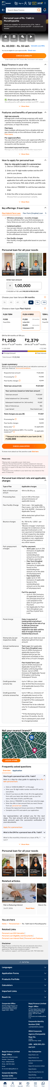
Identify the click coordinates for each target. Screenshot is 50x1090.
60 (18, 302)
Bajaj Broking (32, 1075)
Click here (35, 451)
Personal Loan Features (34, 938)
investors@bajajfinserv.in (11, 1069)
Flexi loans (9, 134)
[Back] (3, 10)
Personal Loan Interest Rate (12, 938)
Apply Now (6, 274)
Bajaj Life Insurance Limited (37, 1066)
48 (11, 302)
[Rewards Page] (40, 3)
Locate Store (11, 760)
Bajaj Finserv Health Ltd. (36, 1078)
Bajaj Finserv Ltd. (34, 1055)
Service (12, 1086)
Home (5, 1086)
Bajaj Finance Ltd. (34, 1057)
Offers (28, 1086)
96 (37, 302)
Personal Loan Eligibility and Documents (17, 936)
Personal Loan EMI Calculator (13, 933)
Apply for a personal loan (12, 827)
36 (4, 302)
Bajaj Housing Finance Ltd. (36, 1072)
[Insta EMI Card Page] (34, 3)
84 (31, 302)
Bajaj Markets (32, 1069)
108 (44, 302)
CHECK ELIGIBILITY (24, 56)
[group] (24, 747)
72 (24, 302)
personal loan (16, 806)
